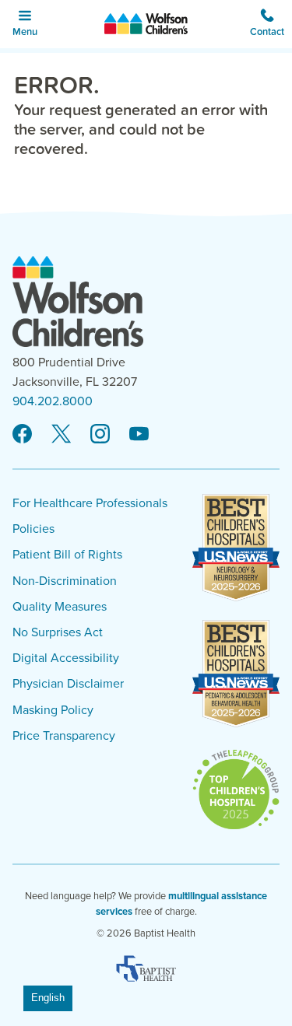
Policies (33, 529)
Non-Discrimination (64, 581)
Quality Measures (59, 607)
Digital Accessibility (65, 658)
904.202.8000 (52, 401)
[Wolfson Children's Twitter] (61, 434)
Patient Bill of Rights (67, 554)
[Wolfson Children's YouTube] (139, 434)
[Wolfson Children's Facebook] (22, 434)
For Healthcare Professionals (89, 503)
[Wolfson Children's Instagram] (100, 434)
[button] (267, 24)
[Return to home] (146, 24)
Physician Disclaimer (68, 684)
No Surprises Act (57, 632)
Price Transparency (63, 736)
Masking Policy (52, 710)
